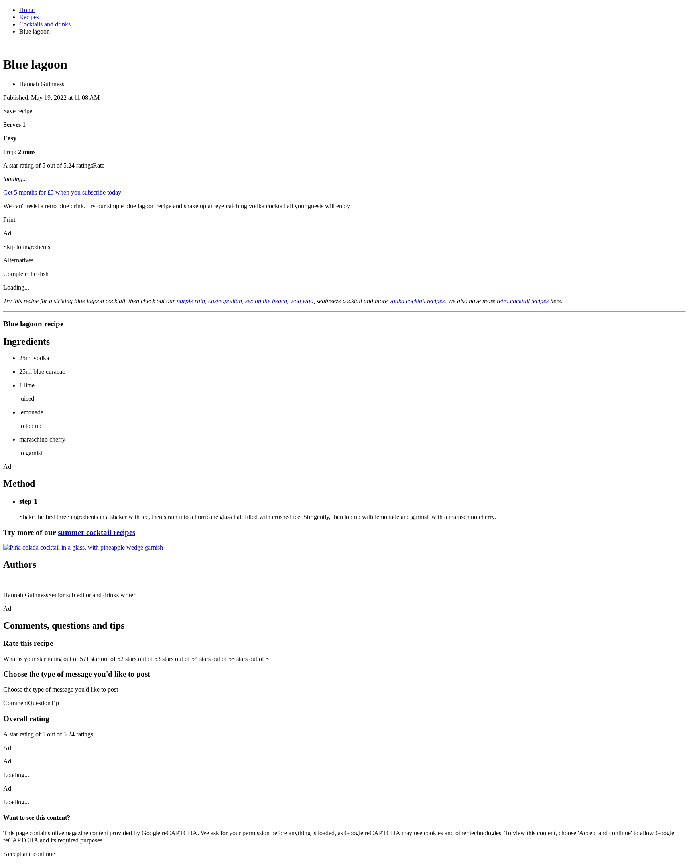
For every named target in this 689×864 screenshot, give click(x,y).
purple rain (191, 301)
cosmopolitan (225, 301)
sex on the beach (266, 301)
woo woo (301, 301)
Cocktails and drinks (45, 24)
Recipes (29, 17)
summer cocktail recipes (96, 532)
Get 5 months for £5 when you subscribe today (62, 192)
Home (27, 9)
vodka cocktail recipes (417, 301)
